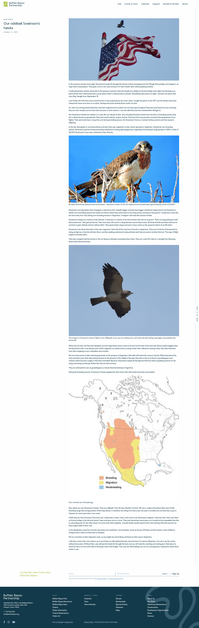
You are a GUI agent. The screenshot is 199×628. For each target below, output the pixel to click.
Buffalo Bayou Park (59, 599)
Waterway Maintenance (156, 604)
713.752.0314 (10, 612)
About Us (151, 599)
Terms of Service (114, 578)
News (149, 613)
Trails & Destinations (60, 613)
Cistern (55, 607)
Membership (121, 602)
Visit (119, 4)
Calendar (145, 4)
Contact (150, 616)
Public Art (56, 616)
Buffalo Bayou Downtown (62, 602)
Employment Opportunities (158, 610)
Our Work (151, 602)
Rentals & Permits (171, 4)
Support (156, 4)
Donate (119, 599)
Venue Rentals (89, 604)
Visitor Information (59, 610)
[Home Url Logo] (14, 4)
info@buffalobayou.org (11, 614)
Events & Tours (131, 4)
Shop (118, 610)
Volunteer (119, 607)
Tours (86, 602)
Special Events (121, 604)
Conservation (152, 607)
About (185, 4)
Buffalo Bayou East (59, 604)
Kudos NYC (69, 622)
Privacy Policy (101, 578)
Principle (60, 622)
